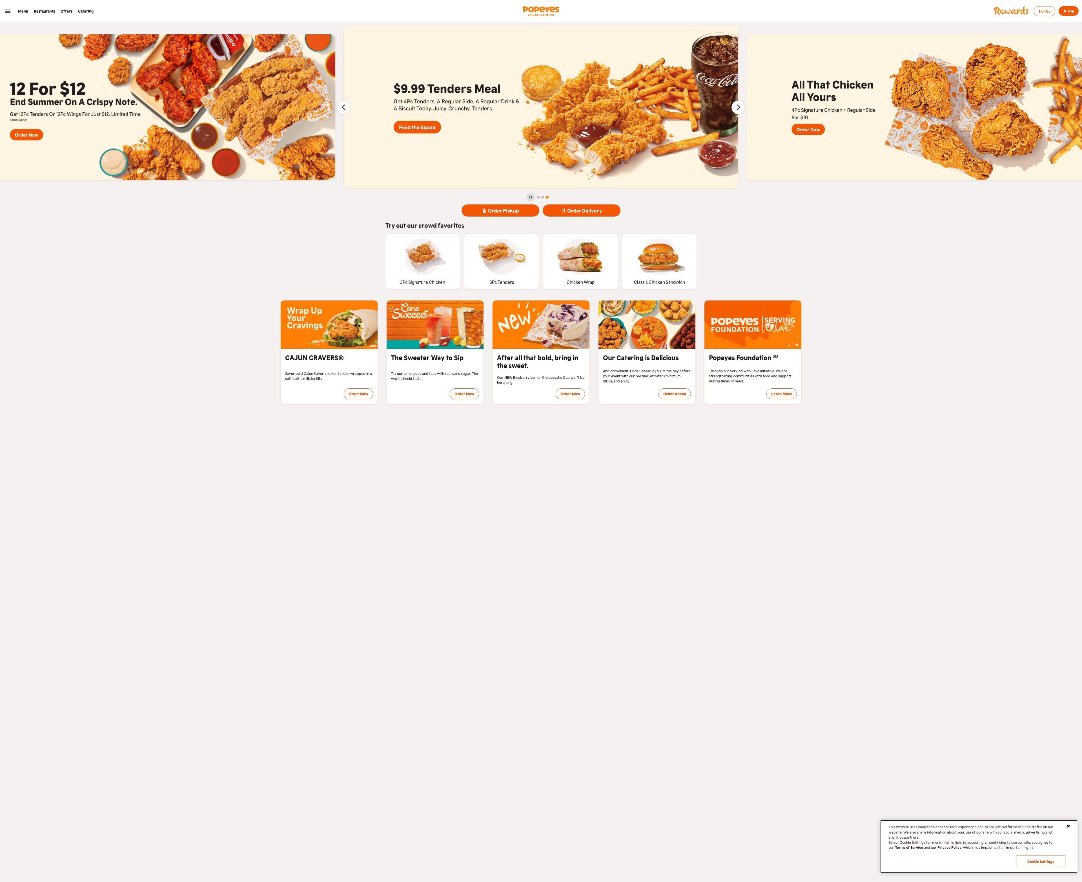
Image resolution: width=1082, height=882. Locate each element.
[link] (23, 11)
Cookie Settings (1040, 861)
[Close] (1068, 826)
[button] (7, 11)
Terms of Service (909, 847)
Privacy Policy (949, 847)
